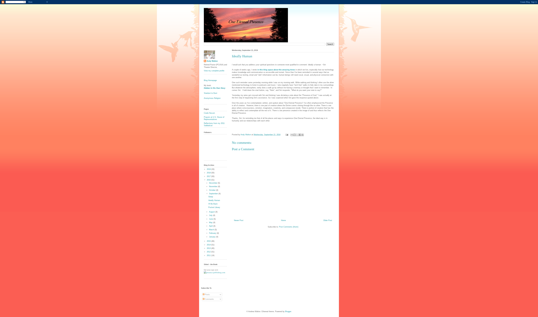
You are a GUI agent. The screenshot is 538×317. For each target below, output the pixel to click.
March (212, 230)
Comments (209, 299)
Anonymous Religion (212, 98)
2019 (209, 169)
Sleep (210, 197)
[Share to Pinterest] (302, 134)
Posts (207, 294)
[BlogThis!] (294, 134)
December (213, 183)
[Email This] (291, 134)
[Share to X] (297, 134)
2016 (209, 180)
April (211, 226)
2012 (209, 252)
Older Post (327, 220)
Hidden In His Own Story (214, 88)
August (212, 212)
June (211, 219)
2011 (209, 255)
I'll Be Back (213, 204)
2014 (209, 245)
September (213, 194)
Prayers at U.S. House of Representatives (214, 118)
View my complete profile (214, 71)
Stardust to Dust (210, 93)
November (213, 186)
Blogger (288, 311)
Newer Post (238, 220)
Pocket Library (214, 207)
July (211, 215)
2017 (209, 176)
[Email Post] (287, 135)
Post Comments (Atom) (288, 227)
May (211, 222)
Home (283, 220)
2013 (209, 248)
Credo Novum (209, 113)
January (212, 237)
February (213, 233)
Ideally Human (214, 200)
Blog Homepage (210, 80)
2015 (209, 241)
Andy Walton (212, 61)
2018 (209, 173)
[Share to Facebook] (299, 134)
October (212, 190)
